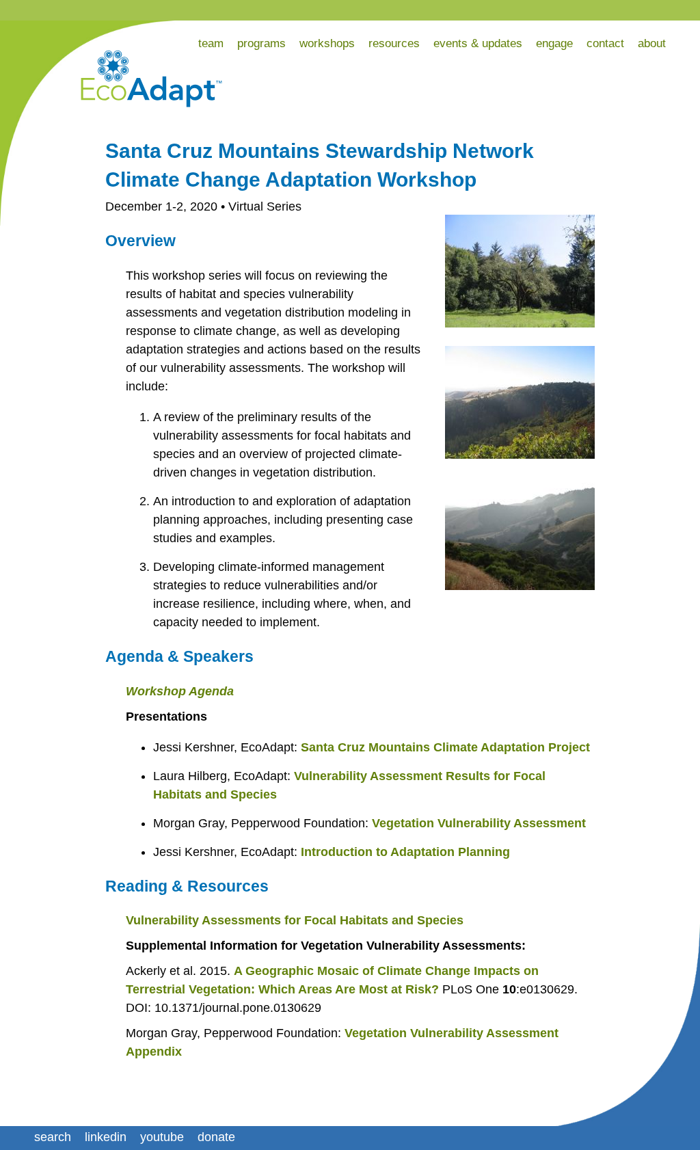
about (652, 43)
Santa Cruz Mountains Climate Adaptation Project (445, 747)
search (52, 1137)
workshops (327, 43)
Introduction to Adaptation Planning (405, 852)
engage (554, 43)
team (211, 43)
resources (394, 43)
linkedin (105, 1137)
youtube (162, 1137)
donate (216, 1137)
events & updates (477, 43)
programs (261, 43)
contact (605, 43)
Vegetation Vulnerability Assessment (479, 823)
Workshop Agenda (180, 691)
